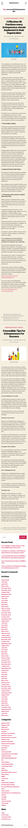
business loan (5, 739)
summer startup (6, 801)
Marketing (4, 770)
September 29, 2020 (21, 340)
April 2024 (4, 604)
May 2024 (4, 602)
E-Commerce (5, 745)
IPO (2, 760)
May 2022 (4, 652)
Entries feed (4, 815)
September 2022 (6, 643)
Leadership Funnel (6, 766)
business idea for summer (9, 737)
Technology (4, 803)
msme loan (4, 778)
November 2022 (6, 639)
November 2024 (6, 590)
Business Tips (6, 527)
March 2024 (4, 606)
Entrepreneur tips (16, 314)
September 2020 (6, 693)
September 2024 (6, 594)
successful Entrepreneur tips (19, 320)
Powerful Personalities (7, 782)
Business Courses (6, 735)
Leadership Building (7, 764)
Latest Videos (5, 762)
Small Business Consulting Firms (10, 793)
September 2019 (6, 709)
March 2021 (4, 680)
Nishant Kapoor (9, 340)
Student (3, 799)
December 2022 (6, 637)
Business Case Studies (8, 733)
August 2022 (5, 645)
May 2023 (4, 627)
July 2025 (4, 582)
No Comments (14, 38)
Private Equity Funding (8, 784)
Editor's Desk (10, 36)
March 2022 (4, 656)
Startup (21, 18)
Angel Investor (5, 723)
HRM (14, 315)
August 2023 (5, 621)
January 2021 (5, 684)
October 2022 (5, 641)
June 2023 (4, 625)
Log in (3, 813)
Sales (3, 788)
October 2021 (5, 666)
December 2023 (6, 613)
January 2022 (5, 660)
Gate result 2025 (6, 752)
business (4, 731)
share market (5, 791)
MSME (3, 776)
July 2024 (4, 598)
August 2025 (5, 580)
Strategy (20, 327)
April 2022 (4, 654)
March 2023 (4, 631)
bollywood (4, 727)
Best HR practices (7, 314)
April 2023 (4, 629)
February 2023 (5, 633)
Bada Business (14, 3)
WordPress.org (5, 819)
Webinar (3, 805)
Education (4, 747)
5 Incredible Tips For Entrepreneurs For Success (14, 333)
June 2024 (4, 600)
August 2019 (5, 711)
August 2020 (5, 695)
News (3, 780)
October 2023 (5, 617)
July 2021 (4, 672)
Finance (3, 749)
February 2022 (5, 658)
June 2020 (4, 699)
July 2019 (4, 713)
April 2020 (4, 703)
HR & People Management (11, 18)
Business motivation (11, 327)
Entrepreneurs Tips (7, 315)
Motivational (5, 774)
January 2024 (5, 610)
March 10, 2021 (20, 36)
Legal (3, 768)
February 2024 (5, 608)
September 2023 (6, 619)
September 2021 (6, 668)
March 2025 (4, 586)
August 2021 (5, 670)
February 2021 (5, 682)
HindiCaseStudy (6, 756)
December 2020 (6, 686)
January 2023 (5, 635)
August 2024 (5, 596)
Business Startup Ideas (8, 743)
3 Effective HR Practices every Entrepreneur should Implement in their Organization (14, 27)
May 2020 (4, 701)
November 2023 (6, 615)
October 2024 (5, 592)
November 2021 (6, 664)
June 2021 (4, 674)
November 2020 (6, 688)
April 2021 (4, 678)
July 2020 (4, 697)
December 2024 (6, 588)
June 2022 (4, 649)
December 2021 (6, 662)
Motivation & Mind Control (9, 772)
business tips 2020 (14, 527)
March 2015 (4, 715)
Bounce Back (5, 729)
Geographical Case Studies (9, 754)
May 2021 (4, 676)
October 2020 (5, 691)
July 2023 (4, 623)
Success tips (9, 529)
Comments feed (6, 817)
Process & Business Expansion (10, 786)
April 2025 (4, 584)
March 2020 (5, 705)
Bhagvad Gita (5, 725)
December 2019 (6, 707)
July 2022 (4, 647)
